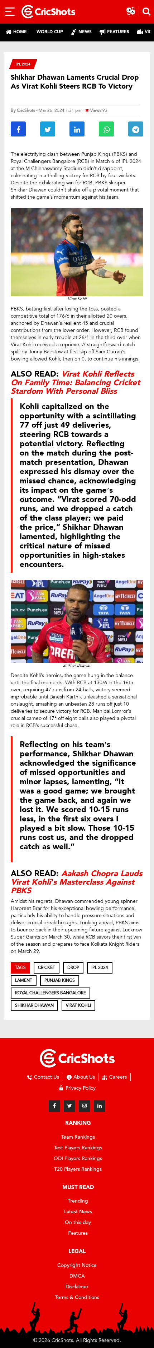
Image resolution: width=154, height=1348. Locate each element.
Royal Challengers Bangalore (50, 993)
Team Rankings (78, 1137)
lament (23, 980)
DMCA (77, 1276)
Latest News (78, 1211)
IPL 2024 (23, 64)
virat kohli (78, 1005)
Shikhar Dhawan (34, 1005)
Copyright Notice (77, 1265)
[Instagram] (84, 1106)
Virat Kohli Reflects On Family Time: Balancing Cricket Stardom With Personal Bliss (75, 383)
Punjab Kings (59, 980)
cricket (46, 967)
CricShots (26, 110)
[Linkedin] (99, 1106)
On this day (78, 1222)
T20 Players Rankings (78, 1169)
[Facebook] (54, 1106)
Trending (78, 1201)
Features (78, 1233)
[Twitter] (69, 1106)
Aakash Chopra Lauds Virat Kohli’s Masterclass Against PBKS (76, 882)
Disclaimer (77, 1286)
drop (73, 967)
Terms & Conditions (77, 1297)
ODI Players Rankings (78, 1158)
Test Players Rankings (78, 1147)
